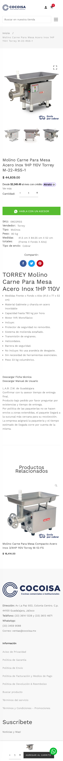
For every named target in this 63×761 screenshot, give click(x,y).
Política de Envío (13, 667)
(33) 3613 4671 (43, 615)
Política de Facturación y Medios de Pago (27, 676)
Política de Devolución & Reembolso (25, 683)
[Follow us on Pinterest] (40, 263)
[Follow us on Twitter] (31, 263)
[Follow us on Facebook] (23, 263)
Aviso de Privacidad (14, 651)
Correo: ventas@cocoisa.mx (19, 630)
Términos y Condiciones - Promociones (26, 708)
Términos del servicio (15, 700)
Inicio (6, 33)
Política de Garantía (14, 659)
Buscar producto (13, 692)
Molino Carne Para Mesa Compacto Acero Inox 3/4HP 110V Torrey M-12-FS (30, 545)
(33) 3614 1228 (23, 615)
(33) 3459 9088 (12, 625)
